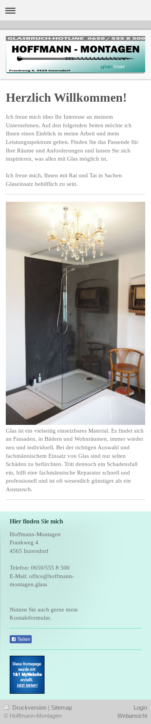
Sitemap (61, 707)
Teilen (23, 639)
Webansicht (132, 715)
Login (140, 707)
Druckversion (29, 707)
